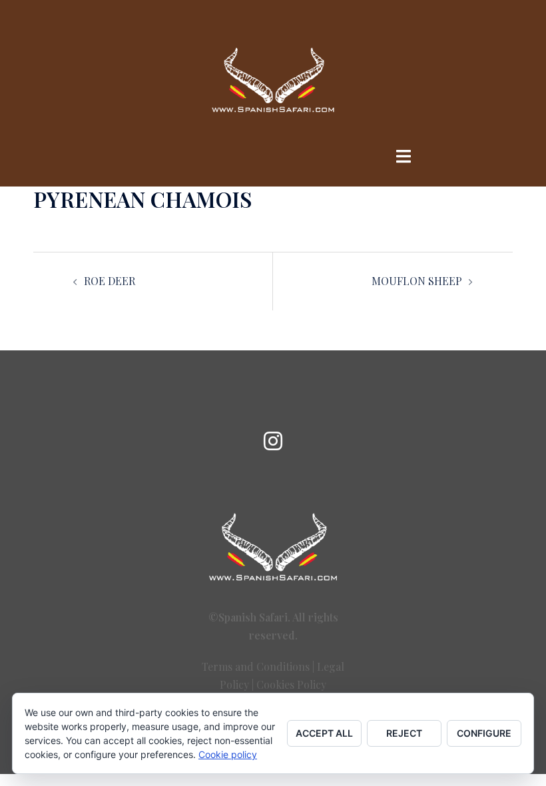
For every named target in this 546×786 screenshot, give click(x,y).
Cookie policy (227, 754)
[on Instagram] (273, 440)
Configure (484, 733)
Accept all (324, 733)
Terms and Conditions (256, 666)
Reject (404, 733)
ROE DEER (109, 281)
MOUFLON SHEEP (417, 281)
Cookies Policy (291, 684)
